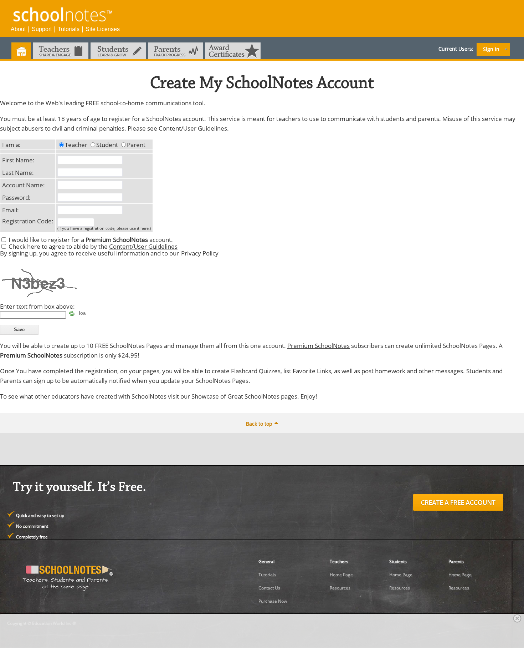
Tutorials (68, 29)
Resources (340, 588)
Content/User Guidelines (193, 128)
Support (42, 29)
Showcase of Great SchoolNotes (235, 396)
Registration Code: (27, 221)
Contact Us (269, 588)
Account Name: (23, 185)
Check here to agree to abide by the (93, 246)
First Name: (18, 160)
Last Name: (18, 172)
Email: (10, 210)
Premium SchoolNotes (318, 345)
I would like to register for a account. (91, 239)
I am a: (11, 144)
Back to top (259, 423)
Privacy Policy (200, 253)
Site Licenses (103, 29)
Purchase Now (272, 601)
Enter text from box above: (37, 306)
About (18, 29)
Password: (16, 197)
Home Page (341, 575)
